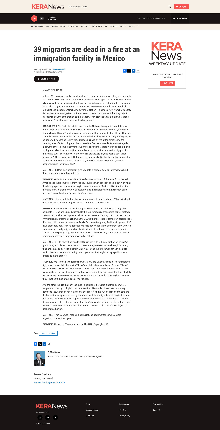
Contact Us (157, 410)
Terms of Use (158, 404)
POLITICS (85, 26)
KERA (88, 404)
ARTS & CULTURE (99, 26)
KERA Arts (90, 416)
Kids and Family (92, 410)
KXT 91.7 (122, 410)
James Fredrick (58, 69)
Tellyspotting (124, 404)
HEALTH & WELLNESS (55, 26)
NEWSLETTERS (117, 26)
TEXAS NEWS (37, 26)
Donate (182, 6)
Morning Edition (48, 333)
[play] (34, 18)
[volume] (42, 18)
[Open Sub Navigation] (126, 26)
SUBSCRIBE (167, 83)
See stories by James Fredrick (49, 382)
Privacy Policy (124, 416)
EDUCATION (73, 26)
